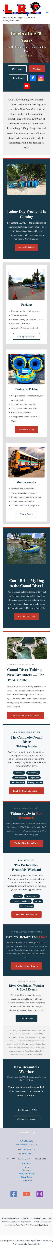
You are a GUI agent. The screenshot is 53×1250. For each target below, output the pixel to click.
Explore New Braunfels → (26, 843)
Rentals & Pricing (26, 1173)
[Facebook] (13, 1193)
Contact (37, 68)
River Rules (26, 1177)
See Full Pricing (26, 429)
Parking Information (26, 336)
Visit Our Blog (26, 1018)
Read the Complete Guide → (26, 790)
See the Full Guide (26, 247)
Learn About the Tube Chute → (25, 715)
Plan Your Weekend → (26, 914)
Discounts (26, 1170)
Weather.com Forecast (26, 1119)
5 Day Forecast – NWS (26, 1110)
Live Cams (18, 77)
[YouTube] (26, 1193)
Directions (17, 68)
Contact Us (26, 1180)
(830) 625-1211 (29, 1153)
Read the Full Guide (26, 616)
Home (26, 1167)
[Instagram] (39, 1193)
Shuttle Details (26, 514)
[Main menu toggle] (47, 12)
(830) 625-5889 (29, 1149)
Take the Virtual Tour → (26, 965)
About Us (26, 1163)
